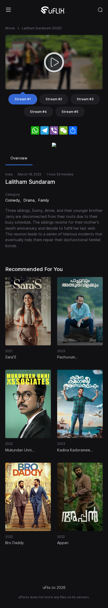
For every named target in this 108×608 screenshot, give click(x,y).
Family (43, 200)
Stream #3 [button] (85, 99)
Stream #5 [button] (70, 112)
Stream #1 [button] (23, 99)
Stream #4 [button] (38, 112)
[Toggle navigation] (8, 9)
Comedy (12, 200)
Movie (10, 28)
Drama (29, 200)
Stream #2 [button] (54, 99)
